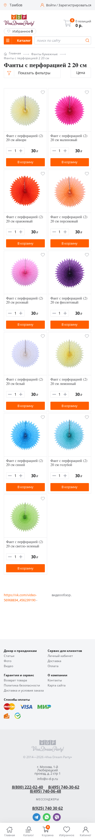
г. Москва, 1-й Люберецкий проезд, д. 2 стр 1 (47, 770)
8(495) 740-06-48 (45, 791)
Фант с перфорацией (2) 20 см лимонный (68, 381)
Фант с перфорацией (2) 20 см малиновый (68, 137)
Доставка (54, 661)
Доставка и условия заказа (24, 690)
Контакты (55, 680)
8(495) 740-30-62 (63, 787)
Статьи (9, 655)
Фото (7, 661)
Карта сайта (57, 685)
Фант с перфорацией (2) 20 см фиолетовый (68, 300)
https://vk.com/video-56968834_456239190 (20, 597)
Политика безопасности (22, 685)
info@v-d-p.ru (47, 779)
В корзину (25, 162)
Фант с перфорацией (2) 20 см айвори (24, 137)
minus (10, 151)
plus (21, 151)
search (87, 40)
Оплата (53, 666)
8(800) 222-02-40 (27, 787)
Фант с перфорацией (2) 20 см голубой (68, 462)
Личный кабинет (60, 655)
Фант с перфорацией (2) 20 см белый (24, 381)
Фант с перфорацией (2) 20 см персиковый (68, 218)
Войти (51, 5)
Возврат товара (15, 680)
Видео (8, 666)
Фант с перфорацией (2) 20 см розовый (24, 300)
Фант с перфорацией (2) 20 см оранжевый (24, 218)
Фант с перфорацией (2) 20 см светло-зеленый (24, 543)
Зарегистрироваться (75, 5)
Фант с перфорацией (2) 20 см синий (24, 462)
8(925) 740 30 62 (47, 808)
